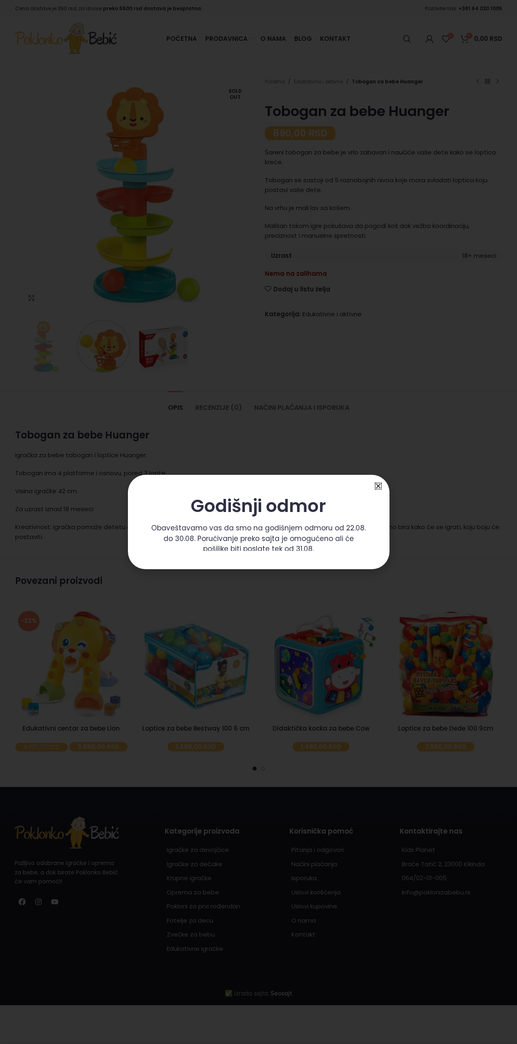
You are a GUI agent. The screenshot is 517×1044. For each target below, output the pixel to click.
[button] (378, 486)
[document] (258, 522)
